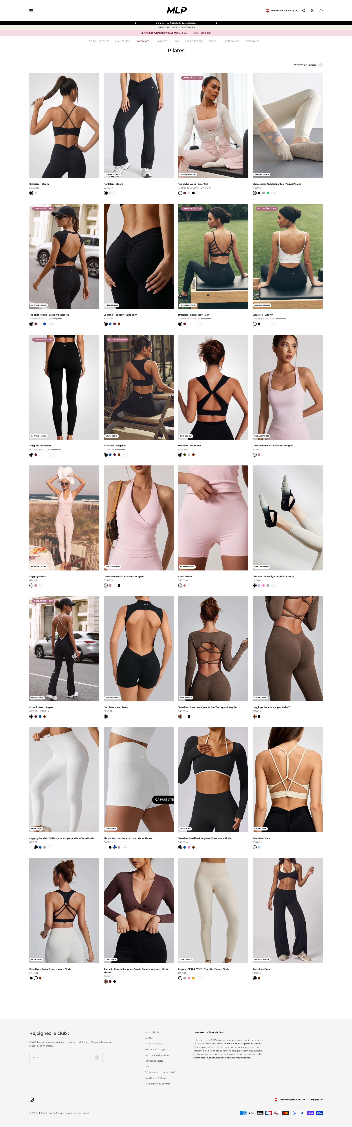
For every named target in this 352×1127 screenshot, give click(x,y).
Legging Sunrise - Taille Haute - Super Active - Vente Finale (61, 838)
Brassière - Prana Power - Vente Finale (50, 969)
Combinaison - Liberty (116, 707)
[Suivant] (216, 23)
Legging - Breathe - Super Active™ (272, 707)
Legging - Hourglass (40, 445)
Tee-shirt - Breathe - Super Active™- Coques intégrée (207, 707)
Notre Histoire (152, 1032)
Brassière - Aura (261, 838)
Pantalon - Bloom (113, 184)
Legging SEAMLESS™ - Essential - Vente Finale (203, 969)
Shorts (213, 40)
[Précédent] (135, 23)
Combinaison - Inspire (41, 707)
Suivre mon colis (153, 1043)
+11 (200, 324)
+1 (199, 193)
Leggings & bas (194, 40)
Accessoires (252, 40)
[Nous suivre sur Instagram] (31, 1099)
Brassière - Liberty (262, 314)
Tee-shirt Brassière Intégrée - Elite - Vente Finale (205, 838)
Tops (176, 40)
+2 (274, 193)
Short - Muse (185, 576)
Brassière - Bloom (39, 184)
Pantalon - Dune (261, 969)
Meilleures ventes (99, 40)
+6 (51, 324)
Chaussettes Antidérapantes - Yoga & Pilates (277, 184)
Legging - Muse (37, 576)
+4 (274, 324)
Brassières (161, 40)
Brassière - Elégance (115, 445)
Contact (149, 1037)
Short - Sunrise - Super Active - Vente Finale (128, 838)
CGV (147, 1066)
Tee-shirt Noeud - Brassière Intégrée (49, 314)
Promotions (142, 40)
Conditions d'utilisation (157, 1078)
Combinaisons (231, 40)
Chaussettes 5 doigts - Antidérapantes (273, 576)
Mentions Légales (154, 1060)
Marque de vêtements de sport (72, 1113)
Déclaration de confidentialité (160, 1072)
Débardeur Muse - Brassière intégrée (124, 576)
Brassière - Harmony (189, 445)
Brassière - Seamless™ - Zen (193, 314)
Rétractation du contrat (157, 1083)
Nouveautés (122, 40)
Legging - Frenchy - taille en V (120, 314)
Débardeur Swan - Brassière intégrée (273, 445)
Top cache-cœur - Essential (193, 184)
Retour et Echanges (155, 1049)
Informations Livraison (157, 1055)
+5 (51, 455)
